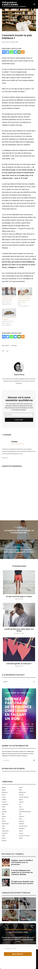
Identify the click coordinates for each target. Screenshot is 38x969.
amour (21, 787)
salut (3, 826)
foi (20, 804)
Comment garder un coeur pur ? (19, 663)
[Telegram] (15, 52)
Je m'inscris (18, 954)
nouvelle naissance (25, 811)
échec (4, 838)
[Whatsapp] (11, 52)
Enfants (4, 802)
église (21, 838)
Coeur (3, 797)
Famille (21, 802)
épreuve (4, 840)
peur (3, 819)
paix (20, 814)
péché (4, 821)
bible (20, 790)
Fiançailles (5, 804)
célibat (4, 799)
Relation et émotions (10, 42)
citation (21, 794)
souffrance (5, 831)
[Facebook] (4, 52)
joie (20, 807)
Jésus (4, 809)
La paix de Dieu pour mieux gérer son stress (19, 630)
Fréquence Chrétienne (10, 3)
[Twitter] (7, 52)
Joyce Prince (19, 375)
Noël (3, 814)
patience (21, 816)
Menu (34, 4)
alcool (4, 787)
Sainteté (21, 823)
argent (4, 790)
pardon (4, 816)
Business (5, 792)
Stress (21, 831)
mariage (4, 811)
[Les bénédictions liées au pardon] (9, 312)
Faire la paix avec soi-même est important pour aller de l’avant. (24, 298)
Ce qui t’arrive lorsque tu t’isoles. (19, 596)
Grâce (3, 807)
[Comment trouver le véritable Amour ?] (9, 291)
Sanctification (23, 826)
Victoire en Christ (24, 835)
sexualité (21, 828)
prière (21, 819)
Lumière (21, 809)
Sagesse (21, 821)
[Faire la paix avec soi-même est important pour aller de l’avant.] (25, 291)
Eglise (21, 799)
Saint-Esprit (5, 823)
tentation (5, 833)
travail (21, 833)
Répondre (5, 457)
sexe (3, 828)
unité (3, 835)
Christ (4, 794)
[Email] (19, 52)
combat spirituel (24, 797)
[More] (23, 52)
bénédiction (22, 792)
